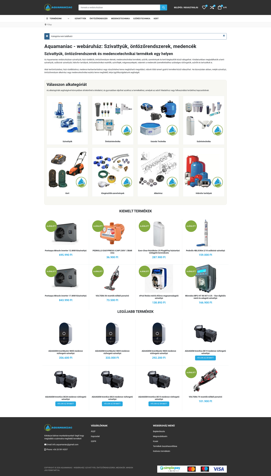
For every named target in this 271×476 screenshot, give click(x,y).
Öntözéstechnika (112, 141)
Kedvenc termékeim (161, 451)
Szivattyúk (67, 141)
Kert (67, 193)
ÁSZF (93, 431)
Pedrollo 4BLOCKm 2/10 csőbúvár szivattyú (205, 250)
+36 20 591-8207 (60, 449)
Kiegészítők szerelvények (112, 193)
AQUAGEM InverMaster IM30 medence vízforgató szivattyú (65, 352)
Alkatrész (158, 193)
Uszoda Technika (158, 141)
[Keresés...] (163, 7)
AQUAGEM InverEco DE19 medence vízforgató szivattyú (205, 352)
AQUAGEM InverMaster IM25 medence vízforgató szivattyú (112, 352)
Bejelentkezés (159, 431)
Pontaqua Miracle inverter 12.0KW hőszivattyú (66, 250)
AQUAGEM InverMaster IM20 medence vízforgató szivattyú (159, 352)
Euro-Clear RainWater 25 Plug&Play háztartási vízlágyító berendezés (159, 251)
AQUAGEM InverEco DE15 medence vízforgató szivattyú (158, 398)
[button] (204, 7)
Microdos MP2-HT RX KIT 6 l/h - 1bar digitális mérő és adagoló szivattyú (205, 297)
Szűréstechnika (204, 141)
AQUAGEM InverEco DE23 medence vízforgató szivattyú (112, 398)
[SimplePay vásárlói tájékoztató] (192, 469)
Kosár (155, 441)
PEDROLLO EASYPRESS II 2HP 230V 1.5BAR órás (112, 251)
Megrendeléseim (160, 436)
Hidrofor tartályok (204, 193)
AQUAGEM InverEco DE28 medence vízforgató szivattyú (65, 398)
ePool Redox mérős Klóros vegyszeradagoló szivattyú (159, 297)
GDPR (93, 441)
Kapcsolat (95, 436)
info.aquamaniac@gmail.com (65, 444)
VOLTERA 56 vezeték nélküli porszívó (112, 296)
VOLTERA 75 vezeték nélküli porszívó (205, 397)
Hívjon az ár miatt (205, 358)
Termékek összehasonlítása (165, 446)
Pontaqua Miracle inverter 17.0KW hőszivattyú (66, 296)
